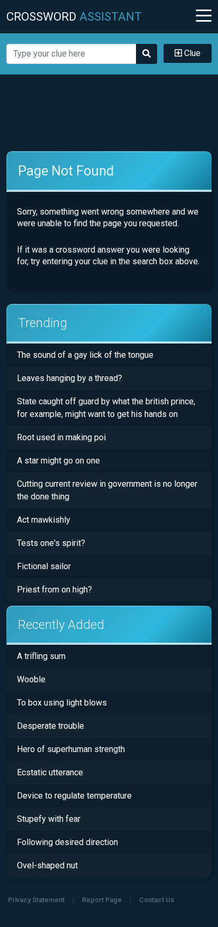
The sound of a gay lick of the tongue (85, 355)
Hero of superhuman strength (71, 749)
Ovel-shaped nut (47, 865)
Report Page (102, 900)
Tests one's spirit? (51, 543)
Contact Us (156, 900)
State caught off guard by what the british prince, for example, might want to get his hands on (106, 407)
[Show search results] (146, 54)
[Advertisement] (109, 113)
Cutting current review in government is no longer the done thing (107, 490)
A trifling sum (41, 656)
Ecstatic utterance (50, 772)
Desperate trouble (50, 726)
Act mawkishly (43, 520)
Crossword (74, 16)
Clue (191, 53)
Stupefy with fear (48, 819)
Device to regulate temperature (74, 796)
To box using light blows (62, 703)
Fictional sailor (44, 566)
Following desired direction (67, 842)
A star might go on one (58, 461)
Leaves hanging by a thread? (69, 378)
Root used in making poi (61, 437)
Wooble (31, 679)
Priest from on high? (54, 590)
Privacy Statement (36, 900)
